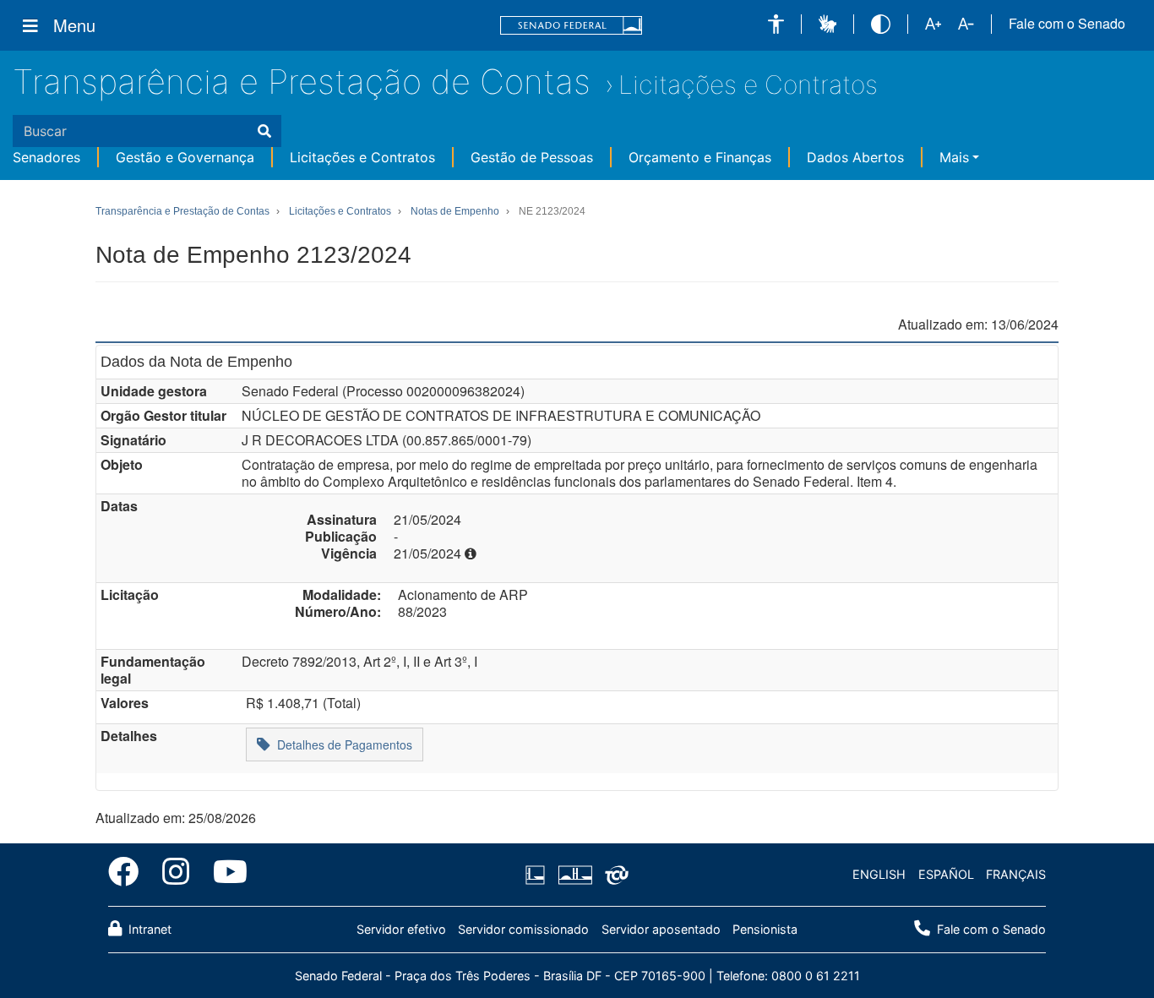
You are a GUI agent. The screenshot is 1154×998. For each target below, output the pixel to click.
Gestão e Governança (185, 157)
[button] (776, 24)
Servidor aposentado (661, 929)
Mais (954, 157)
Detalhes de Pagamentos (341, 744)
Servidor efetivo (401, 929)
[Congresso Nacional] (574, 874)
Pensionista (764, 929)
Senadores (46, 157)
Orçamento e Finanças (700, 157)
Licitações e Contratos (748, 84)
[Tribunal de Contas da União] (614, 874)
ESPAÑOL (946, 874)
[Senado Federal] (571, 25)
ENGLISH (879, 874)
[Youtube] (224, 874)
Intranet (148, 929)
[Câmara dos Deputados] (538, 874)
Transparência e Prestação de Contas (302, 81)
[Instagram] (175, 874)
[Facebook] (129, 874)
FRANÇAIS (1016, 874)
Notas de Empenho (455, 211)
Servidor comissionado (523, 929)
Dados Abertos (855, 157)
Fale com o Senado (1067, 23)
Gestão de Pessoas (532, 157)
